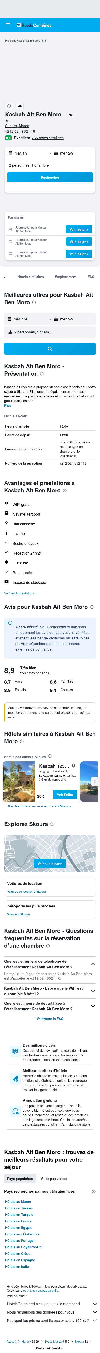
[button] (8, 25)
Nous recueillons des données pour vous (40, 1312)
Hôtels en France (18, 1221)
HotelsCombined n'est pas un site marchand (43, 1303)
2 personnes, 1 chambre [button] (29, 165)
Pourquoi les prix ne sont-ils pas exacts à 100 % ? (48, 1320)
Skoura (79, 1341)
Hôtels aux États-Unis (22, 1234)
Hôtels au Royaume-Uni (24, 1247)
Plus (7, 405)
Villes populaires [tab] (54, 1178)
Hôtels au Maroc (18, 1201)
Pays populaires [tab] (20, 1178)
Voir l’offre (65, 794)
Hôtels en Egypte (18, 1227)
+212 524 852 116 (20, 131)
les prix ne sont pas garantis (40, 1290)
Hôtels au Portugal (20, 1240)
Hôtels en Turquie (19, 1214)
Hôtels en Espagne (20, 1260)
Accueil (11, 1341)
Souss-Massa (53, 1341)
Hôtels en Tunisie (19, 1208)
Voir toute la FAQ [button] (50, 1018)
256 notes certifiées (48, 137)
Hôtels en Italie (17, 1266)
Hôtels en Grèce (17, 1253)
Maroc (26, 1341)
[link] (39, 806)
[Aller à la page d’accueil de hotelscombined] (34, 25)
